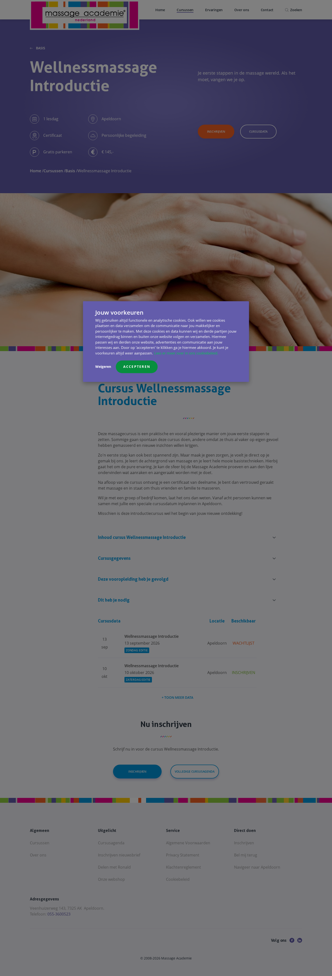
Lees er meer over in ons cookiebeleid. (186, 353)
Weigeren (103, 366)
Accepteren (136, 366)
